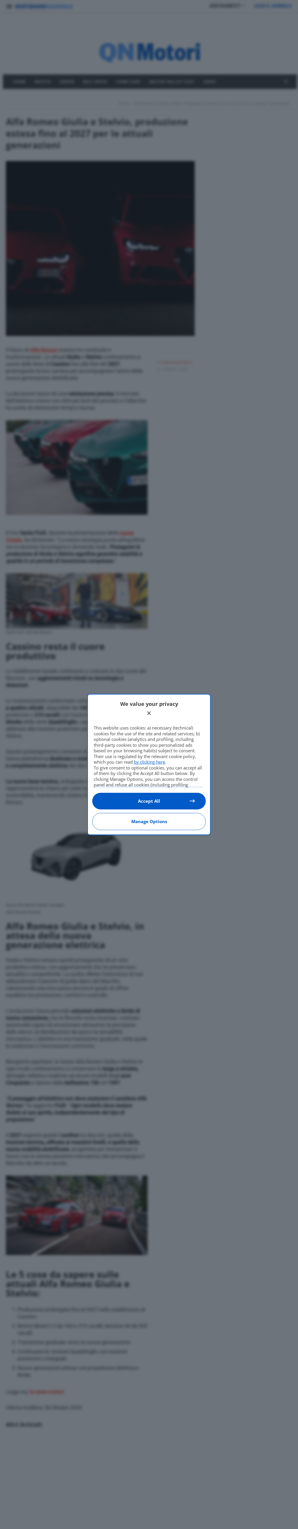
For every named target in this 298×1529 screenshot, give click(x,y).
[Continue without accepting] (149, 713)
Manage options (149, 821)
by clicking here (149, 762)
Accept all (149, 801)
